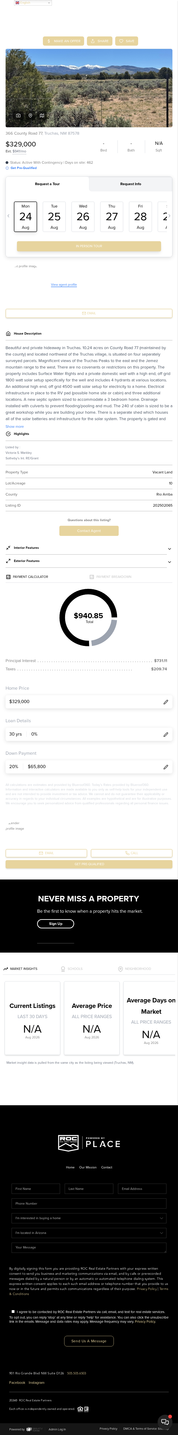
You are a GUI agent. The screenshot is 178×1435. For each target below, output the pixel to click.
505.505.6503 (76, 1373)
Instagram (36, 1382)
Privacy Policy (147, 1288)
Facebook (17, 1382)
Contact (106, 1167)
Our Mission (88, 1167)
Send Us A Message (89, 1341)
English (24, 2)
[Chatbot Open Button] (165, 1422)
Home (70, 1167)
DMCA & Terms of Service (140, 1429)
